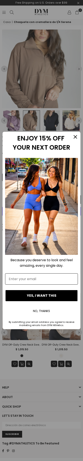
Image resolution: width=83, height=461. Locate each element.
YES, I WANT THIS (41, 295)
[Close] (75, 137)
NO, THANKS (41, 311)
